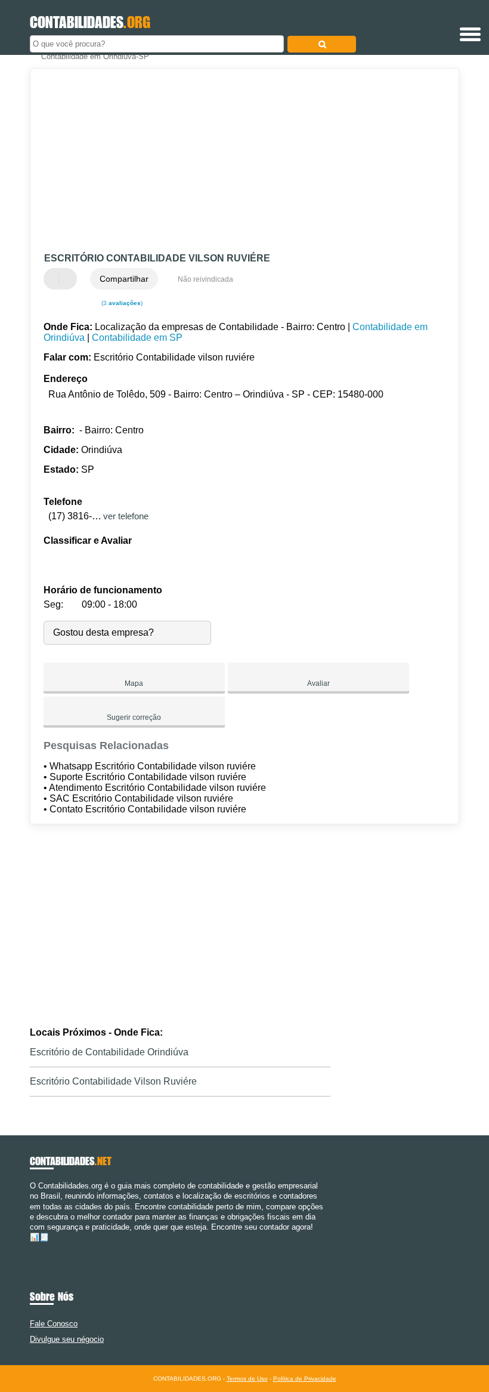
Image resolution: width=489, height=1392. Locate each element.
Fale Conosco (54, 1323)
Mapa (134, 683)
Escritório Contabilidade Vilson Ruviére (113, 1081)
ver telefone (125, 516)
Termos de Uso (247, 1378)
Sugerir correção (134, 717)
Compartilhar (124, 279)
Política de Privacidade (304, 1378)
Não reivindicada (205, 279)
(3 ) (121, 303)
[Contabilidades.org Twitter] (38, 1247)
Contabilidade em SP (137, 337)
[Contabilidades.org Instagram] (43, 1247)
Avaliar (318, 683)
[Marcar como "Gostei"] (54, 279)
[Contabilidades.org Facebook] (32, 1247)
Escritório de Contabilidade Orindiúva (109, 1052)
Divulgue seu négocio (67, 1339)
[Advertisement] (235, 161)
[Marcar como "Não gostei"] (69, 279)
